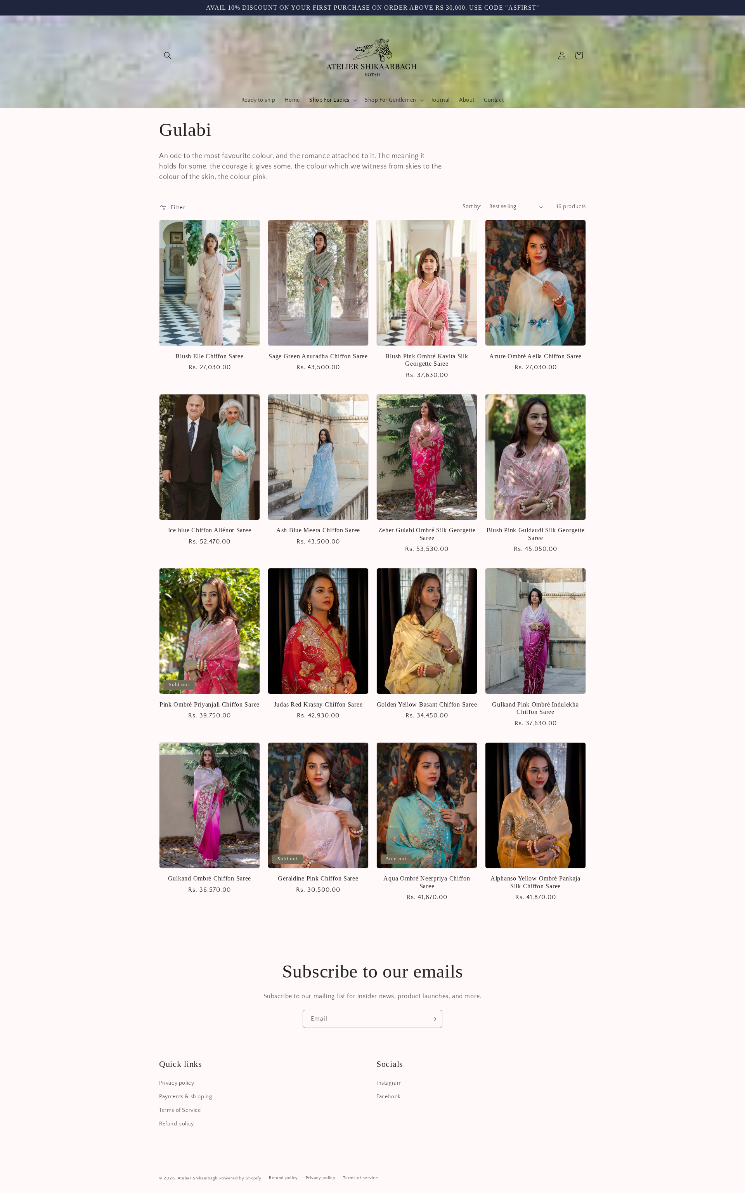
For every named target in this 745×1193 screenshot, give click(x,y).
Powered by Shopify (240, 1178)
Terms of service (360, 1178)
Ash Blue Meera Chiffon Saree (318, 530)
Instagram (389, 1083)
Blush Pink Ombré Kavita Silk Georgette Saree (426, 360)
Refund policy (176, 1124)
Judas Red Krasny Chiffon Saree (318, 704)
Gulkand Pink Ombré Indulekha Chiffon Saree (535, 708)
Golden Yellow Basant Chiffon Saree (427, 704)
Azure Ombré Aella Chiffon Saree (535, 356)
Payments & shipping (185, 1097)
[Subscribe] (433, 1019)
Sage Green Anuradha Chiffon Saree (318, 356)
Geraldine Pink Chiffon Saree (318, 878)
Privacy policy (176, 1083)
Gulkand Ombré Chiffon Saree (209, 878)
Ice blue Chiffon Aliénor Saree (209, 530)
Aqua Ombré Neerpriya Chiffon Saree (426, 882)
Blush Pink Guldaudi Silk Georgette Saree (535, 534)
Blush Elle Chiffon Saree (209, 356)
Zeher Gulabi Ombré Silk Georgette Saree (427, 534)
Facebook (388, 1097)
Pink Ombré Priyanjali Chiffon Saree (209, 704)
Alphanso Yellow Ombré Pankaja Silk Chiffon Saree (535, 882)
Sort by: (472, 206)
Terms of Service (180, 1110)
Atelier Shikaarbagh (198, 1178)
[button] (167, 55)
